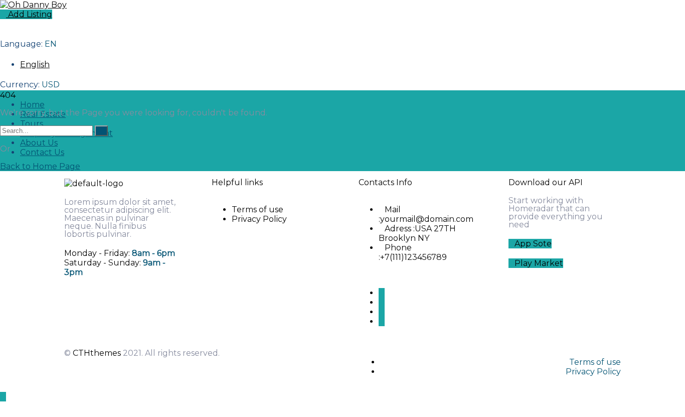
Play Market (539, 263)
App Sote (533, 243)
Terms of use (257, 209)
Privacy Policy (259, 219)
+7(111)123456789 (413, 257)
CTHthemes (97, 353)
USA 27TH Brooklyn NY (417, 233)
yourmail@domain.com (426, 219)
